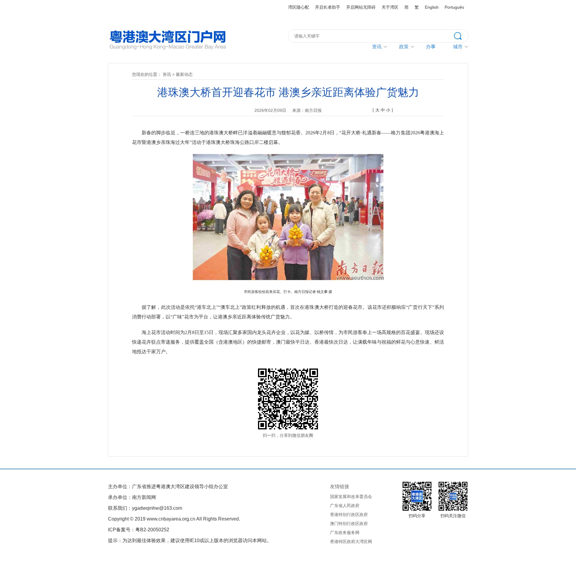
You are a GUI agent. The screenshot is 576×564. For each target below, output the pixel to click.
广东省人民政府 (344, 505)
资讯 (377, 46)
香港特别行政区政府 (349, 514)
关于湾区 (390, 7)
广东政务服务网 (344, 532)
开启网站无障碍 (361, 7)
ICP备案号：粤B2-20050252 (138, 529)
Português (454, 7)
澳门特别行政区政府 (349, 523)
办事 (431, 46)
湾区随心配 (298, 7)
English (432, 7)
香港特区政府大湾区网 (351, 541)
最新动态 (184, 74)
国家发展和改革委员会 (351, 496)
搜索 (461, 35)
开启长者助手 (327, 7)
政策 (404, 46)
